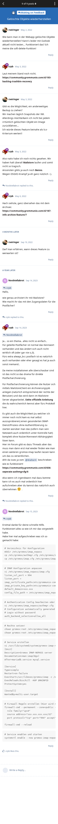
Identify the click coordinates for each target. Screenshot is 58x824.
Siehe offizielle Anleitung (39, 399)
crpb (8, 287)
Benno (38, 170)
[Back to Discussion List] (3, 3)
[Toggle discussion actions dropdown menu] (55, 3)
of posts (28, 3)
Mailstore (28, 162)
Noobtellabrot (14, 334)
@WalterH (31, 459)
